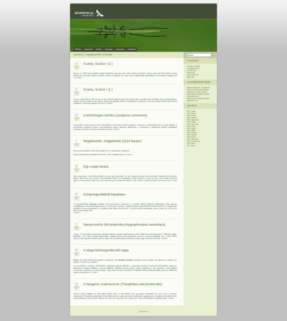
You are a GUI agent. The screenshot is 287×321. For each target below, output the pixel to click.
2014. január (191, 137)
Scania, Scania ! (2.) (98, 64)
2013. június (191, 145)
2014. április (191, 130)
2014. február (192, 135)
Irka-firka (190, 70)
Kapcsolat (120, 49)
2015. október (192, 118)
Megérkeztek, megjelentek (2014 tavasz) (112, 141)
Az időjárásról (192, 68)
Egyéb (189, 77)
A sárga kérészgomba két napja (106, 250)
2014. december (193, 124)
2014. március (192, 133)
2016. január (191, 115)
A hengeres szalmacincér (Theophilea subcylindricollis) (122, 284)
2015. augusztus (193, 120)
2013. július (191, 143)
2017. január (191, 113)
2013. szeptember (193, 141)
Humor (189, 73)
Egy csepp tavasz (96, 166)
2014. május (191, 128)
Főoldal (78, 49)
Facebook (132, 49)
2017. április (191, 111)
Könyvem (109, 49)
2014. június (191, 126)
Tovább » (78, 78)
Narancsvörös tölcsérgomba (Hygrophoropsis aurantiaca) (124, 224)
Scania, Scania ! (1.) (98, 89)
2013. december (193, 139)
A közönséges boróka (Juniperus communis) (115, 115)
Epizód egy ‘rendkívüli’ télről (197, 92)
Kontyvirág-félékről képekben (104, 194)
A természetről (192, 66)
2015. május (191, 122)
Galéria (98, 49)
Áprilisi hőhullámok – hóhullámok (198, 88)
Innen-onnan (191, 75)
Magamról (88, 49)
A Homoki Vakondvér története (198, 90)
